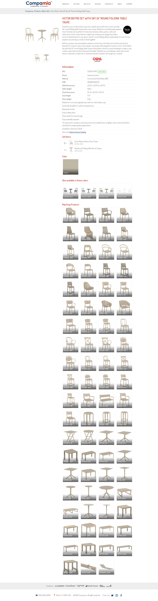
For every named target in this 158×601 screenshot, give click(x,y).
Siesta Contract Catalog (77, 132)
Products (65, 4)
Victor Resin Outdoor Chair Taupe (86, 142)
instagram (117, 595)
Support (129, 4)
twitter (112, 595)
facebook (121, 595)
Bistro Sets (45, 11)
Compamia (29, 11)
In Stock (76, 4)
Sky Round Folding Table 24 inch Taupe (87, 149)
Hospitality (109, 4)
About (120, 4)
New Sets (87, 4)
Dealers (98, 4)
